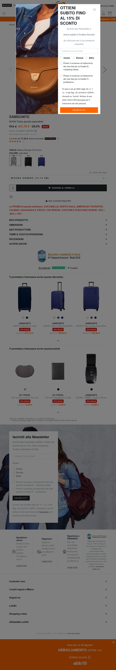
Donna (79, 57)
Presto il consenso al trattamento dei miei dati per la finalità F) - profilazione (78, 78)
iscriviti (79, 110)
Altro (91, 57)
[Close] (94, 9)
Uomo (67, 57)
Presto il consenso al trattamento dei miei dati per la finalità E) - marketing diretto (78, 66)
